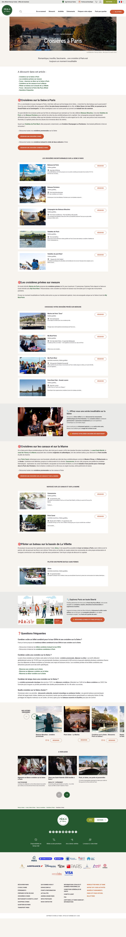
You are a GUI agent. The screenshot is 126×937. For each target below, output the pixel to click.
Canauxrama (70, 461)
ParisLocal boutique (87, 2)
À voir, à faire (22, 887)
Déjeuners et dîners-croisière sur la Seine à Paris (31, 778)
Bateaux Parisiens (32, 115)
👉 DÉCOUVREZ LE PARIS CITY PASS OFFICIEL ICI (87, 619)
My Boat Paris (52, 336)
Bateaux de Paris (53, 165)
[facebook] (50, 832)
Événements (22, 890)
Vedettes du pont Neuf (55, 254)
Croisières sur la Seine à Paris (29, 77)
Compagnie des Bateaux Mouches (59, 209)
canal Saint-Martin (98, 450)
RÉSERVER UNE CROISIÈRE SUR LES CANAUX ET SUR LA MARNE (39, 476)
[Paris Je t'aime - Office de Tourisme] (7, 10)
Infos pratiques (46, 899)
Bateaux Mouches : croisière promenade (45, 735)
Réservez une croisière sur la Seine (31, 669)
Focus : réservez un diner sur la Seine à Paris (34, 81)
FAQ (65, 897)
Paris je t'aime (21, 807)
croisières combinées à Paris (45, 649)
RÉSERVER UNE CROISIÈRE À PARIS (30, 136)
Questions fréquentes (26, 90)
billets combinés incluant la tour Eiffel (48, 647)
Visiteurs (100, 820)
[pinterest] (63, 832)
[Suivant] (34, 716)
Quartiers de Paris (24, 904)
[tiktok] (60, 832)
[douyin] (69, 832)
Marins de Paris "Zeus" (55, 313)
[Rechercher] (21, 11)
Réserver (100, 166)
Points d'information (48, 890)
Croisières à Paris (50, 807)
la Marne (33, 452)
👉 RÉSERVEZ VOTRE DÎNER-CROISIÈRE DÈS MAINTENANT (87, 434)
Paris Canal (25, 459)
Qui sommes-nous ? (47, 884)
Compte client (69, 894)
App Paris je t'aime (70, 2)
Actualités (45, 893)
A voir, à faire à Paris (30, 807)
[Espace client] (100, 2)
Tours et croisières (41, 807)
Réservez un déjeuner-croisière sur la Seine (33, 671)
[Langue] (121, 2)
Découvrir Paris (23, 884)
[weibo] (73, 832)
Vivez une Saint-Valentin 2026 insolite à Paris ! (61, 778)
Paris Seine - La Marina (71, 735)
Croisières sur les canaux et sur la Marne (32, 83)
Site (90, 820)
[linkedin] (56, 832)
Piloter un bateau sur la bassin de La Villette (33, 86)
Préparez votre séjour (26, 893)
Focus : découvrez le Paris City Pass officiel (33, 88)
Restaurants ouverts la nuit (28, 899)
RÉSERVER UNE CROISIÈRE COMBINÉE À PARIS (34, 147)
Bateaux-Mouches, (87, 113)
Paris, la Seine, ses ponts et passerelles (92, 777)
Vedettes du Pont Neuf (32, 124)
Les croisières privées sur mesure (30, 79)
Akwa (57, 548)
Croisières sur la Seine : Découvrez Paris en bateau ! (103, 735)
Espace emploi (46, 887)
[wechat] (66, 832)
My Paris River (35, 288)
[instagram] (53, 832)
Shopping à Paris (23, 902)
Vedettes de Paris (53, 232)
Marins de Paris (34, 286)
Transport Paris (23, 907)
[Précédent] (27, 716)
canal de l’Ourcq (23, 452)
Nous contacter (46, 902)
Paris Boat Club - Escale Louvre (58, 380)
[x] (76, 832)
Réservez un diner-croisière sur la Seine (32, 673)
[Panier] (96, 2)
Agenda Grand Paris (47, 896)
